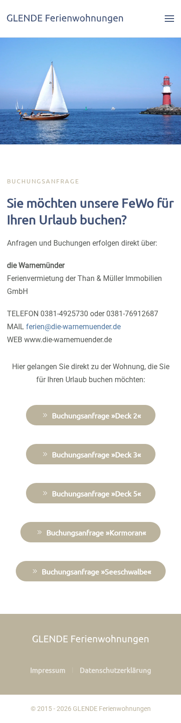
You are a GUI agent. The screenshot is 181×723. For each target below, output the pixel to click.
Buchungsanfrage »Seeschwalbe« (96, 571)
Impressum (47, 669)
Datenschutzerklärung (115, 669)
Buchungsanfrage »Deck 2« (96, 415)
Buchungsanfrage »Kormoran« (96, 532)
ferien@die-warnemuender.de (73, 326)
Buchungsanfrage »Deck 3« (96, 454)
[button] (169, 18)
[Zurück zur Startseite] (65, 18)
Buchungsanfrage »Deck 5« (96, 493)
